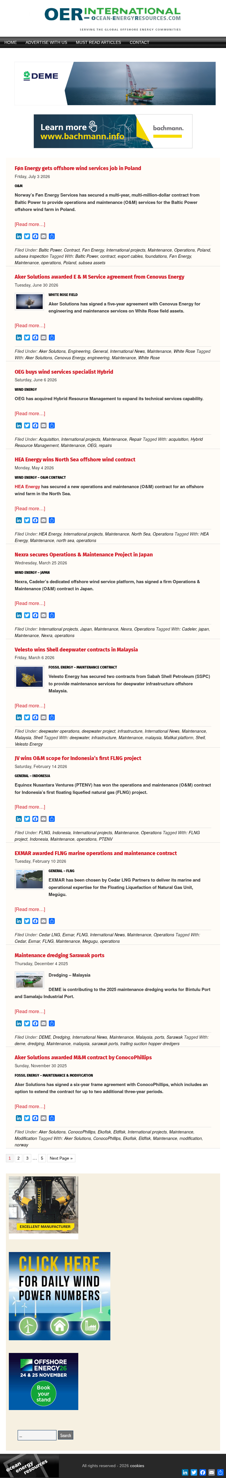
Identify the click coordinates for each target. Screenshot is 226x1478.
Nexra (126, 629)
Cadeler (189, 629)
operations (51, 262)
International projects (125, 250)
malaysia (153, 737)
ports (159, 1037)
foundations (156, 256)
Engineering (79, 351)
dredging (36, 1043)
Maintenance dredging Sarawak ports (59, 955)
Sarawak (175, 1037)
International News (127, 351)
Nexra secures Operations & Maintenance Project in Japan (84, 554)
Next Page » (61, 1158)
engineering (98, 357)
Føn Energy (93, 250)
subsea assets (92, 262)
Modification (26, 1138)
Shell (38, 737)
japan (204, 629)
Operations (184, 250)
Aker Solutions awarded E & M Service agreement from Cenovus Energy (99, 277)
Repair (135, 439)
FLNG (44, 832)
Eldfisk (119, 1132)
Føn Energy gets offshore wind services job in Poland (78, 168)
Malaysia (23, 737)
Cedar (20, 941)
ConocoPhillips (81, 1132)
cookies (136, 1465)
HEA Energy (27, 486)
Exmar (68, 934)
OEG (92, 445)
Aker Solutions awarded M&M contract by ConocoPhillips (83, 1057)
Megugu (90, 941)
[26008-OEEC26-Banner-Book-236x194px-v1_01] (43, 1409)
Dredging (61, 1037)
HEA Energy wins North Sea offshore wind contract (75, 459)
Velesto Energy (29, 744)
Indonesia (61, 832)
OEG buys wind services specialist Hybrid (64, 372)
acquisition (178, 439)
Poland (203, 250)
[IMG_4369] (113, 111)
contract (107, 256)
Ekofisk (104, 1132)
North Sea (141, 534)
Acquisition (49, 439)
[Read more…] (30, 224)
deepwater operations (59, 731)
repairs (105, 445)
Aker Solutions (52, 351)
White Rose (184, 351)
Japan (86, 629)
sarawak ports (105, 1043)
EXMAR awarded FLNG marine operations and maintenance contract (96, 853)
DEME (45, 1037)
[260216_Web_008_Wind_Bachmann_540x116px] (113, 147)
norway (21, 1145)
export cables (130, 256)
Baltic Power (50, 250)
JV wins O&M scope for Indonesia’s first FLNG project (78, 758)
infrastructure (130, 731)
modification (191, 1138)
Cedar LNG (49, 934)
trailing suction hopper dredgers (150, 1043)
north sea (65, 540)
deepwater (79, 737)
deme (20, 1043)
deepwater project (98, 731)
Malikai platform (178, 737)
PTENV (105, 839)
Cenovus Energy (69, 357)
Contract (72, 250)
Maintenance (160, 250)
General (100, 351)
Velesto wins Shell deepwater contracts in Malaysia (76, 649)
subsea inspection (31, 256)
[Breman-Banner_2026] (43, 1238)
